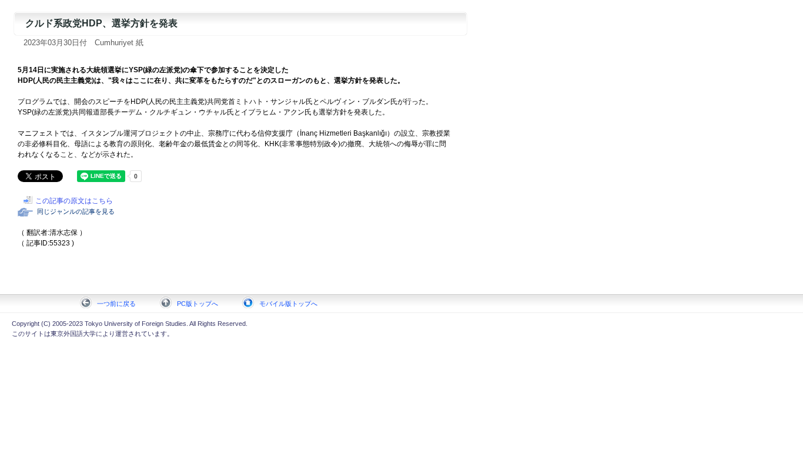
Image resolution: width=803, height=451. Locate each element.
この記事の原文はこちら (74, 201)
